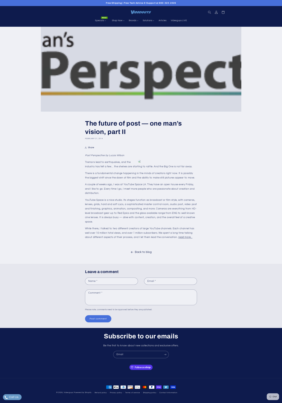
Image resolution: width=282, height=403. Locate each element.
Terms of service (132, 392)
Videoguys (68, 392)
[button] (209, 12)
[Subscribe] (165, 354)
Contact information (168, 392)
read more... (185, 237)
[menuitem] (101, 20)
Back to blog (143, 252)
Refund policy (101, 392)
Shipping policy (149, 392)
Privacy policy (116, 392)
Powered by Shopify (83, 392)
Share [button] (91, 147)
